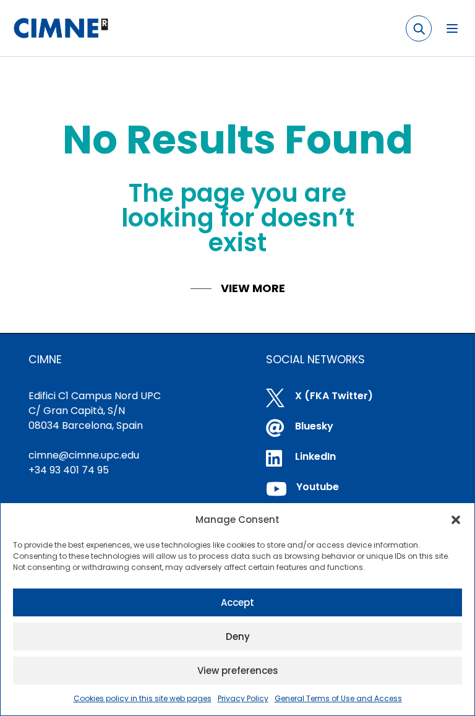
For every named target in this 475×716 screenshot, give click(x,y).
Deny (238, 636)
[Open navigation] (452, 28)
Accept (237, 602)
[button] (456, 520)
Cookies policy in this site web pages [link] (143, 698)
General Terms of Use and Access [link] (338, 698)
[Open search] (419, 28)
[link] (60, 28)
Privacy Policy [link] (243, 698)
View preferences (237, 670)
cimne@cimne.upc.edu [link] (83, 455)
